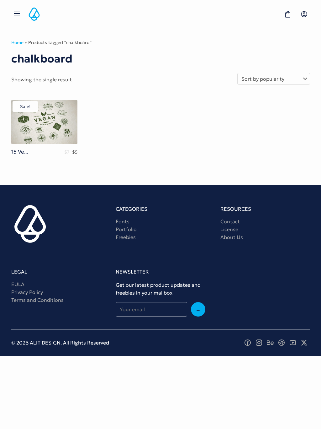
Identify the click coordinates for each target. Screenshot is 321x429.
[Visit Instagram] (259, 342)
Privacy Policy (27, 292)
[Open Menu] (17, 14)
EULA (17, 284)
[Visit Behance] (270, 342)
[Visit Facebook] (247, 342)
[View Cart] (287, 14)
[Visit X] (304, 342)
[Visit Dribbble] (281, 342)
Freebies (126, 237)
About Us (231, 237)
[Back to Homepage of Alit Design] (152, 14)
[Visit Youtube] (292, 342)
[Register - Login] (304, 14)
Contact (230, 221)
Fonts (122, 221)
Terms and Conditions (37, 300)
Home (17, 42)
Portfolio (126, 229)
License (229, 229)
